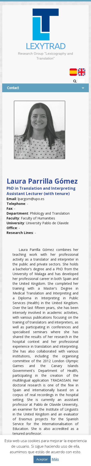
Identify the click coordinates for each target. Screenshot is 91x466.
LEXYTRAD (46, 46)
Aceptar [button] (42, 459)
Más (55, 459)
